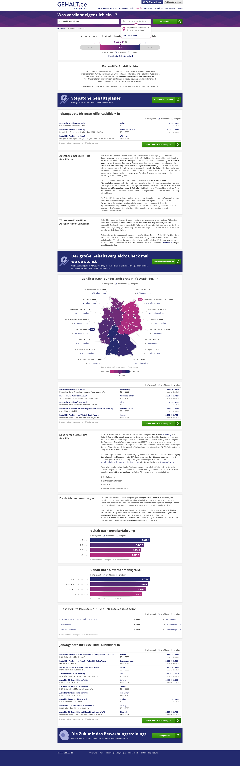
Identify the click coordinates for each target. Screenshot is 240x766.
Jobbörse (158, 8)
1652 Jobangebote (98, 293)
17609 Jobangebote (173, 629)
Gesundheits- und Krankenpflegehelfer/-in (79, 619)
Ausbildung (166, 434)
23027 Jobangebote (173, 619)
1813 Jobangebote (87, 353)
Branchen (148, 8)
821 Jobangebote (160, 323)
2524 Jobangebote (173, 624)
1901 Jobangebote (81, 333)
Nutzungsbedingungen (116, 753)
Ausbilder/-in (66, 624)
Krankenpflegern (167, 462)
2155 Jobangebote (82, 313)
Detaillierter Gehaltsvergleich (120, 56)
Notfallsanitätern (108, 462)
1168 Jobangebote (159, 333)
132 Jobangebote (83, 343)
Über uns (93, 753)
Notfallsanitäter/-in (69, 629)
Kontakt (143, 753)
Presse (101, 753)
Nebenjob (167, 242)
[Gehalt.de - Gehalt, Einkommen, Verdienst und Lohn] (72, 6)
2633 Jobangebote (95, 363)
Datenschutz (133, 753)
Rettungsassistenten (124, 462)
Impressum (153, 753)
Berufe (139, 8)
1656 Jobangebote (154, 343)
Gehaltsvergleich (126, 8)
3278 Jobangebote (141, 363)
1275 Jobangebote (152, 353)
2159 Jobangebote (156, 313)
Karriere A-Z (170, 8)
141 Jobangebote (89, 303)
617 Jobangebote (144, 293)
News (180, 8)
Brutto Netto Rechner (107, 8)
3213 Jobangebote (81, 323)
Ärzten (136, 462)
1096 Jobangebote (152, 303)
